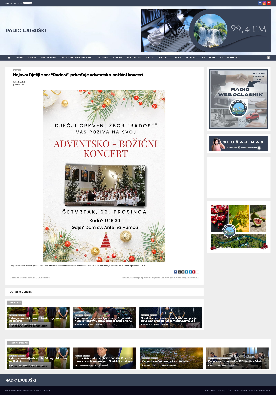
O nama (229, 390)
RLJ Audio (117, 58)
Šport (178, 58)
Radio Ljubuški (20, 82)
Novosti (32, 58)
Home (207, 390)
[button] (264, 58)
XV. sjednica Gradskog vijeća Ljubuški (165, 361)
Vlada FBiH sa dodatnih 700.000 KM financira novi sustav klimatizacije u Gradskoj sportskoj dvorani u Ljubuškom (103, 361)
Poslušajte (165, 58)
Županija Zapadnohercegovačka (77, 58)
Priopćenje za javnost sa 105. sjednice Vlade (235, 361)
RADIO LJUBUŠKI (25, 30)
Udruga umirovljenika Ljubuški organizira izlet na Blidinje (38, 319)
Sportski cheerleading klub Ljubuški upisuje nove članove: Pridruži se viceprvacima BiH (169, 319)
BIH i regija (102, 58)
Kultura (150, 58)
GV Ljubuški (191, 58)
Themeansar (46, 390)
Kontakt (213, 390)
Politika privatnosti (240, 390)
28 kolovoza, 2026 (19, 365)
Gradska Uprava (48, 58)
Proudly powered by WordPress (16, 390)
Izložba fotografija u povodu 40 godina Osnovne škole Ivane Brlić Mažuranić (159, 277)
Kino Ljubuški (208, 58)
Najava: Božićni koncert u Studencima (30, 277)
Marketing (221, 390)
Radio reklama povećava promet (260, 390)
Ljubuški (19, 58)
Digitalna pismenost (230, 58)
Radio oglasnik (134, 58)
